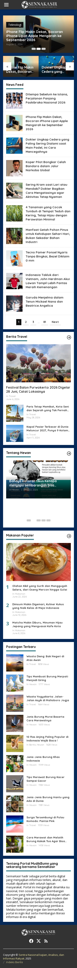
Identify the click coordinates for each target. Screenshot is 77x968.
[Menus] (6, 4)
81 (44, 322)
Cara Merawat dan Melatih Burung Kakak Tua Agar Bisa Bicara (45, 839)
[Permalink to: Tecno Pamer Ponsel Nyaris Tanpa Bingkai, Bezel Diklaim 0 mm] (14, 258)
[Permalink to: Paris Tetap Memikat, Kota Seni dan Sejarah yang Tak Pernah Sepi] (14, 413)
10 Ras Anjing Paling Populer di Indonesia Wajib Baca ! (47, 738)
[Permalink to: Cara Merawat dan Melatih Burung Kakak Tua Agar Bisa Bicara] (14, 844)
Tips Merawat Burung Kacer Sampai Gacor (45, 778)
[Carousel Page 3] (43, 49)
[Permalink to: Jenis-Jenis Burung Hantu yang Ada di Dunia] (14, 803)
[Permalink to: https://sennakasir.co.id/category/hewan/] (69, 453)
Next (55, 322)
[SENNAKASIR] (39, 4)
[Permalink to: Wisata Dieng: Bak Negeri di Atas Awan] (14, 662)
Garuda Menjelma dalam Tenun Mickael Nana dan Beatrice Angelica (44, 301)
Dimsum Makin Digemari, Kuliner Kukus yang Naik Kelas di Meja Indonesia (38, 606)
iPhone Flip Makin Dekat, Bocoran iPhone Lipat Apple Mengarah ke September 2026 (34, 36)
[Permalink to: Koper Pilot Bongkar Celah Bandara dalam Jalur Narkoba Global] (14, 168)
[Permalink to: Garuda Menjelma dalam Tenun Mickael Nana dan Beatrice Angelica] (14, 303)
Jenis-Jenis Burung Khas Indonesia (43, 758)
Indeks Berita (14, 962)
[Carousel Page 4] (43, 520)
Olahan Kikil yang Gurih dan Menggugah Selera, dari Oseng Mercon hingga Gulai (39, 587)
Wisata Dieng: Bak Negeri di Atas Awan (45, 658)
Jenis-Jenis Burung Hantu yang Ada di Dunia (47, 799)
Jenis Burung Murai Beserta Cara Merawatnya (45, 718)
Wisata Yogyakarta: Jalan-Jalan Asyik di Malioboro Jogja (47, 698)
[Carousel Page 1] (34, 49)
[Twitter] (38, 941)
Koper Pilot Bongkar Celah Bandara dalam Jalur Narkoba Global (46, 166)
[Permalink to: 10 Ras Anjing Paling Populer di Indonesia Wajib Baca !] (14, 743)
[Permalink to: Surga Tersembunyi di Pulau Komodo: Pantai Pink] (14, 823)
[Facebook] (31, 941)
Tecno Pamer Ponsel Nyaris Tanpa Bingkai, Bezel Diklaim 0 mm (47, 256)
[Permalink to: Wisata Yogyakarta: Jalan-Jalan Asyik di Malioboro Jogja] (14, 703)
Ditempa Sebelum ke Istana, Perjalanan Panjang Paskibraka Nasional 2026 (47, 98)
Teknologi (14, 25)
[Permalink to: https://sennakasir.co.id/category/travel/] (69, 337)
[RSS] (46, 941)
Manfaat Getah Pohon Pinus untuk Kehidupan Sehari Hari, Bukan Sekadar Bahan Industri (48, 236)
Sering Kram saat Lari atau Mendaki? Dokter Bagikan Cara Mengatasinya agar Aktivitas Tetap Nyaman (46, 191)
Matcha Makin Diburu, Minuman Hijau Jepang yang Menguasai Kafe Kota (37, 624)
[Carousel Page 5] (48, 520)
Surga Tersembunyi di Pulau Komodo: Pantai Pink (45, 819)
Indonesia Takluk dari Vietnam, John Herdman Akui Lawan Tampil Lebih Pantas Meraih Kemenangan (48, 281)
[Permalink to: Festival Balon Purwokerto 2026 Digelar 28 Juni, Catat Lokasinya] (38, 363)
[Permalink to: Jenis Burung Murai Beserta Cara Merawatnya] (14, 723)
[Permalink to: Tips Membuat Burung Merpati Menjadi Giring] (14, 683)
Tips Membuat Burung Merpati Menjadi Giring (47, 678)
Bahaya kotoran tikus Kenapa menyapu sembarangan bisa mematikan (33, 483)
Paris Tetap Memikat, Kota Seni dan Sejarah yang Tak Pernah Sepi (47, 408)
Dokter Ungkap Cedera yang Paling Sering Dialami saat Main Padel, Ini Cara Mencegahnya (56, 69)
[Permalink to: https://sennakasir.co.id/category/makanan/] (69, 536)
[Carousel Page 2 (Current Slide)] (39, 49)
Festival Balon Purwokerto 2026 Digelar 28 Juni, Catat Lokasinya (38, 389)
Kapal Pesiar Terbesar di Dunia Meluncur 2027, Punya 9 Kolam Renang (47, 428)
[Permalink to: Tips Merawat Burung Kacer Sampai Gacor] (14, 783)
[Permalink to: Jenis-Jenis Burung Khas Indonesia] (14, 763)
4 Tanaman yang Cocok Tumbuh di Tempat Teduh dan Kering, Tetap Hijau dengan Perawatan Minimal (48, 213)
